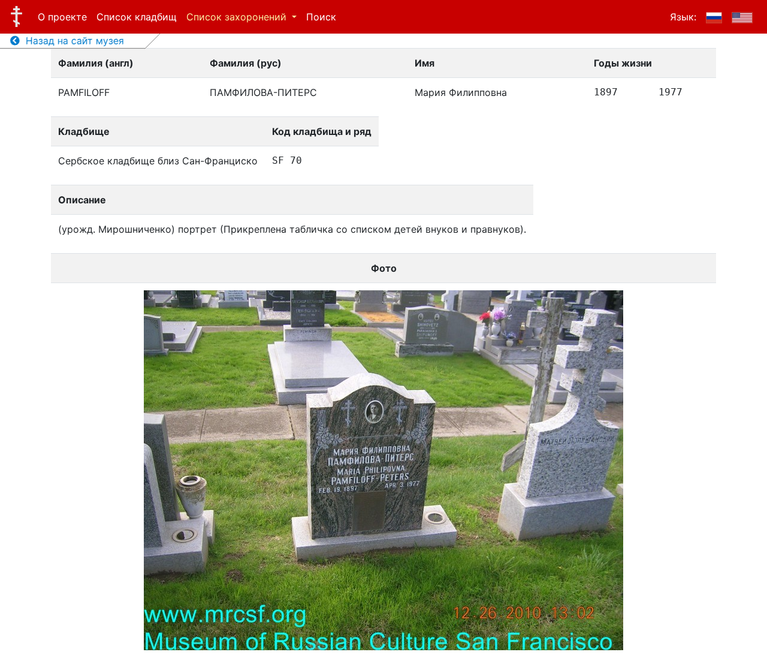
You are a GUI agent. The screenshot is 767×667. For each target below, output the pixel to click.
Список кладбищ (136, 17)
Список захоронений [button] (237, 17)
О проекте (62, 17)
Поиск (321, 17)
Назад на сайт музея (72, 41)
